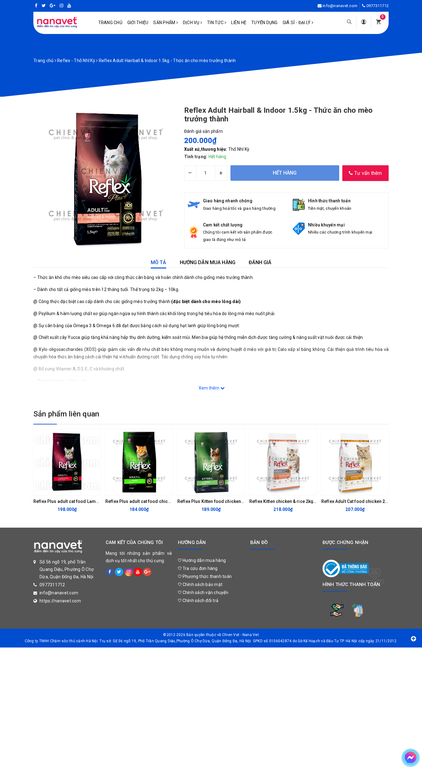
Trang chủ (110, 22)
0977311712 (377, 5)
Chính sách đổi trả (199, 600)
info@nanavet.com (340, 5)
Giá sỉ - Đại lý (297, 22)
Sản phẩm (164, 22)
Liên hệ (238, 22)
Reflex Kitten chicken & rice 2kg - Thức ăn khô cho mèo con (309, 501)
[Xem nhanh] (94, 489)
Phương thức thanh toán (206, 576)
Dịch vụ (191, 22)
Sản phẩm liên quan (66, 414)
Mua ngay (62, 489)
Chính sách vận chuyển (204, 592)
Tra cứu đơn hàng (199, 568)
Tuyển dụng (264, 22)
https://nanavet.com (60, 600)
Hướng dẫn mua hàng (203, 560)
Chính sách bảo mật (201, 584)
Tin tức (216, 22)
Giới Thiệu (138, 22)
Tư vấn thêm (367, 173)
